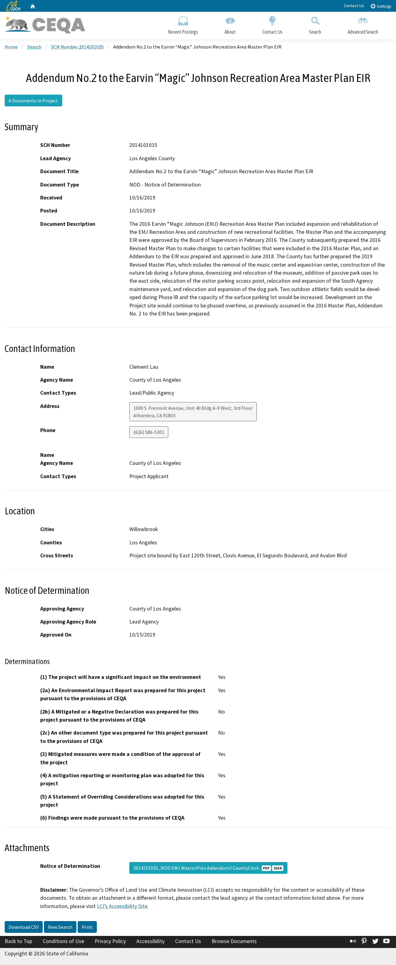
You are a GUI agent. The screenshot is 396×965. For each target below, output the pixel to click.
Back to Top (18, 941)
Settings (383, 6)
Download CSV (24, 927)
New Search (60, 927)
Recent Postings (183, 32)
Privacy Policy (110, 941)
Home (11, 47)
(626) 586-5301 (148, 432)
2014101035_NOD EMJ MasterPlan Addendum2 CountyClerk (207, 868)
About (230, 32)
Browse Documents (234, 941)
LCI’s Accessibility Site (122, 906)
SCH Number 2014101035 (77, 47)
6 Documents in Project (33, 100)
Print (87, 927)
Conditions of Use (63, 941)
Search (315, 32)
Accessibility (150, 941)
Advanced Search (363, 32)
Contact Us (354, 5)
